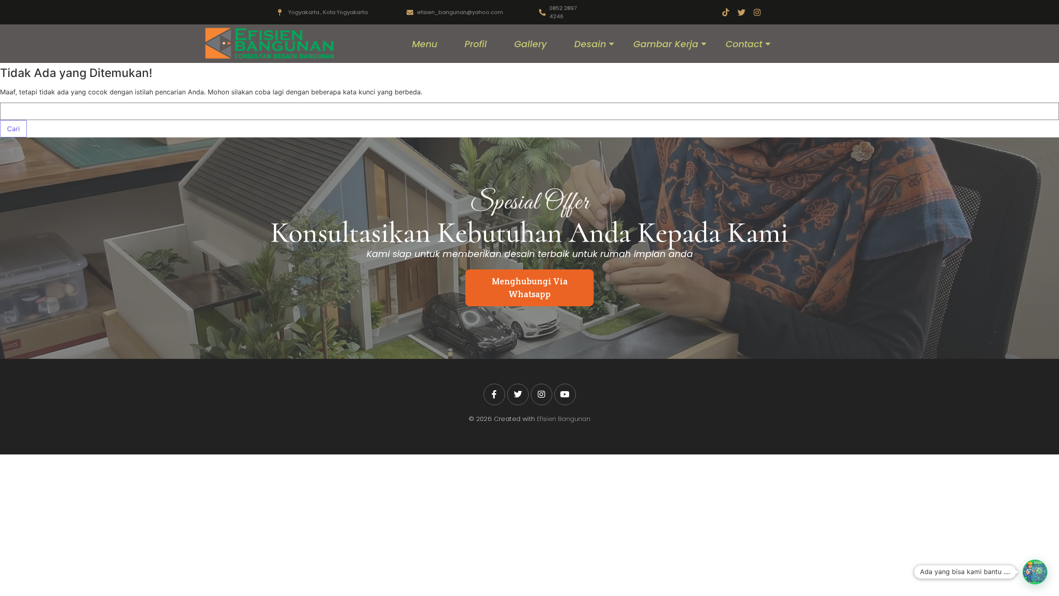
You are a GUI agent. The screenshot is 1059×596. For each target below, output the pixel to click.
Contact (744, 44)
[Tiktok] (726, 12)
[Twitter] (741, 12)
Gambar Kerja (665, 44)
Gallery (530, 44)
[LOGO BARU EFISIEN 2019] (268, 43)
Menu (424, 44)
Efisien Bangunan (563, 418)
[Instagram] (757, 12)
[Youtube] (565, 394)
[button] (1035, 572)
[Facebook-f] (494, 394)
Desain (590, 44)
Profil (476, 44)
